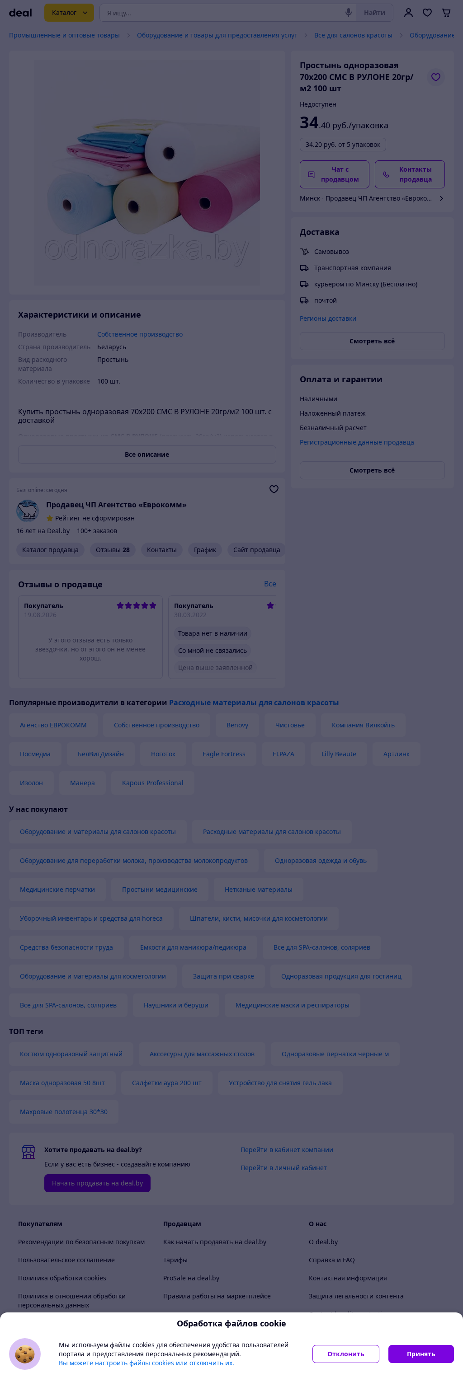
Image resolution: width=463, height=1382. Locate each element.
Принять (421, 1353)
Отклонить (345, 1353)
